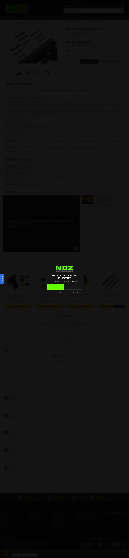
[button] (2, 279)
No (73, 287)
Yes (55, 287)
